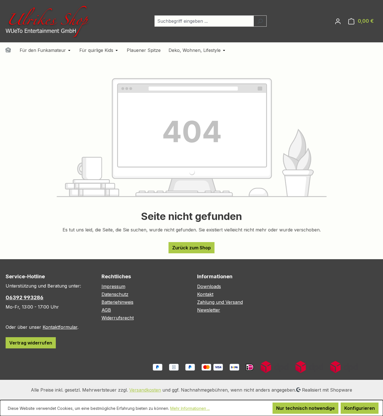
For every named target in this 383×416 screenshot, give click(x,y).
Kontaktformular (60, 327)
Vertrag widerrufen (30, 343)
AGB (106, 310)
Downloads (209, 286)
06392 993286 (24, 297)
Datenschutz (114, 294)
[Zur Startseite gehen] (48, 21)
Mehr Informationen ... (190, 408)
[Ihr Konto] (338, 21)
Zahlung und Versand (220, 302)
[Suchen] (260, 21)
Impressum (113, 286)
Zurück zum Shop (191, 247)
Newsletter (208, 310)
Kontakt (205, 294)
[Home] (12, 51)
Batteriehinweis (117, 302)
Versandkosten (145, 390)
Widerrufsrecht (117, 318)
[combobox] (204, 21)
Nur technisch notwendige (305, 408)
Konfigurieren (359, 408)
